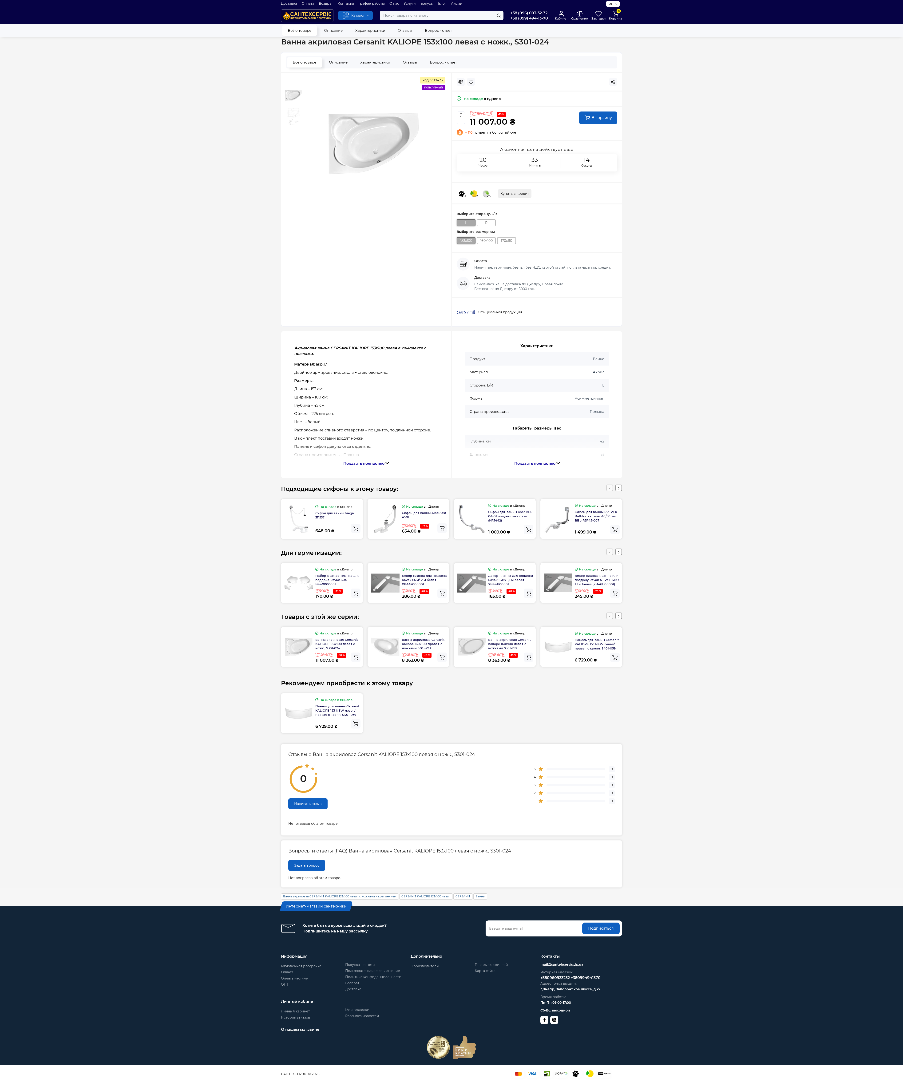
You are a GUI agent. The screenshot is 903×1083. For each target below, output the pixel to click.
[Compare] (461, 82)
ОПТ (285, 984)
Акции (456, 3)
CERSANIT (462, 896)
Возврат (326, 3)
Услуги (410, 3)
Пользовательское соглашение (372, 971)
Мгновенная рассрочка (301, 966)
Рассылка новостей (362, 1016)
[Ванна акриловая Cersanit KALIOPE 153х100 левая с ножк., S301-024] (374, 144)
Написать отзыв (308, 804)
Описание (333, 30)
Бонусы (426, 3)
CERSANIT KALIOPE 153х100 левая (425, 896)
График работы (372, 3)
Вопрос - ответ (438, 30)
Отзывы (405, 30)
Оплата (308, 3)
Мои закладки (357, 1010)
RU (611, 4)
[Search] (499, 15)
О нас (394, 3)
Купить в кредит (514, 193)
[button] (609, 488)
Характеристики (370, 30)
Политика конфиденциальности (373, 977)
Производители (425, 966)
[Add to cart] (355, 528)
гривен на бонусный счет (491, 132)
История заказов (295, 1017)
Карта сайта (485, 971)
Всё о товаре (299, 30)
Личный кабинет (295, 1011)
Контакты (346, 3)
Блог (442, 3)
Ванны (480, 896)
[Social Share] (613, 82)
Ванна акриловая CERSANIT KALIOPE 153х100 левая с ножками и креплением (339, 896)
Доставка (289, 3)
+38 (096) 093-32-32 (529, 13)
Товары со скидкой (491, 965)
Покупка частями (360, 965)
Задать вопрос (306, 865)
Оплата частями (295, 978)
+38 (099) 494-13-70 (529, 18)
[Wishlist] (471, 82)
